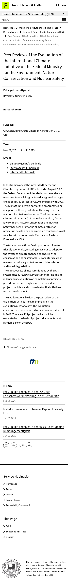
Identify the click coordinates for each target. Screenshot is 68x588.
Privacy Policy (13, 499)
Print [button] (8, 526)
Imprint (10, 494)
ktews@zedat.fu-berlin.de (24, 168)
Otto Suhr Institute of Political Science (38, 27)
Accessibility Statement (18, 505)
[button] (6, 445)
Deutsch (10, 536)
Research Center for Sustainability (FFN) (43, 32)
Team (9, 489)
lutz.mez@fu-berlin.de (22, 172)
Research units (10, 32)
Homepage (9, 27)
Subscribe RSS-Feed (16, 531)
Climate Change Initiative (21, 347)
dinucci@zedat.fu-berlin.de (25, 163)
